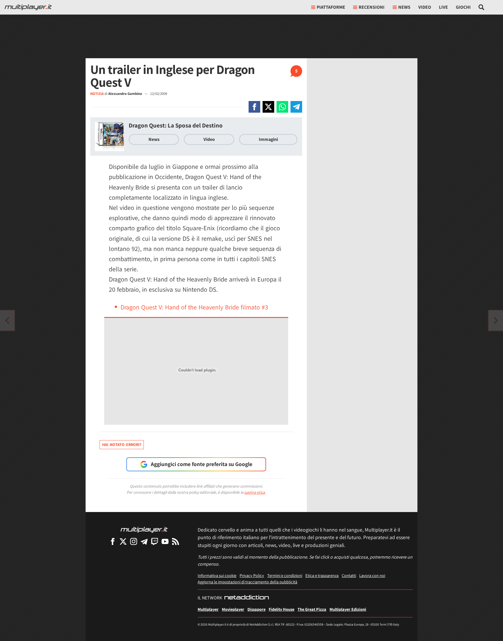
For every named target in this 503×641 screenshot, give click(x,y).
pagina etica (254, 492)
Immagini (268, 139)
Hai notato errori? (121, 444)
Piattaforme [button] (331, 7)
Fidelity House (281, 609)
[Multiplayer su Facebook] (112, 541)
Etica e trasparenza (322, 575)
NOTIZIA (97, 93)
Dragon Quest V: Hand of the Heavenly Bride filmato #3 (194, 307)
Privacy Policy (252, 575)
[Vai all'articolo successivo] (7, 320)
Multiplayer (208, 609)
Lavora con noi (372, 575)
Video (424, 7)
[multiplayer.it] (144, 529)
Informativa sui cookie (217, 575)
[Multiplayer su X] (123, 541)
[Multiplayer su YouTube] (165, 541)
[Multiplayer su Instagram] (133, 541)
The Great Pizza (311, 609)
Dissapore (256, 609)
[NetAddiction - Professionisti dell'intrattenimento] (246, 597)
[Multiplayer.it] (28, 7)
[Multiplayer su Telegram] (144, 541)
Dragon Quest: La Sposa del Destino (176, 125)
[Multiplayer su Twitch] (154, 541)
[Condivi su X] (268, 107)
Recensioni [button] (372, 7)
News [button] (404, 7)
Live (443, 7)
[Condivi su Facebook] (254, 107)
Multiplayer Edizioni (348, 609)
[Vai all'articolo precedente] (495, 320)
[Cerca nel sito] (481, 7)
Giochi (463, 7)
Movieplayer (233, 609)
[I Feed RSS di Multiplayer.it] (175, 541)
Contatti (349, 575)
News (154, 139)
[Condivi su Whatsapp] (282, 107)
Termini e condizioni (284, 575)
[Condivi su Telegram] (296, 107)
